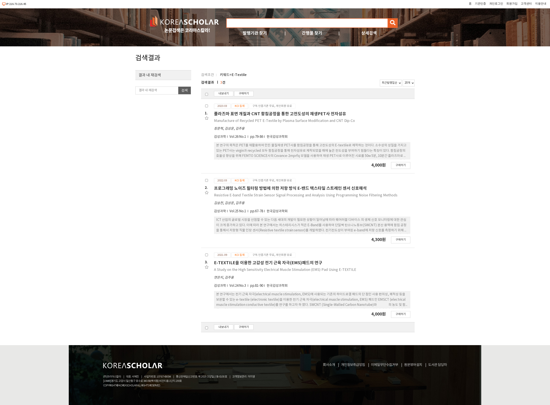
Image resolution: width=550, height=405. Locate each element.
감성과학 (220, 137)
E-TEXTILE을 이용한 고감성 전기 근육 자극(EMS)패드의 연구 (268, 262)
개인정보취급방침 (353, 365)
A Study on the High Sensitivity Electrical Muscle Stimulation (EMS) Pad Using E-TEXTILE (285, 270)
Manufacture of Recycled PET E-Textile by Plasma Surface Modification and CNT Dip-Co (284, 121)
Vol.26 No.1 (238, 137)
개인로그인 (496, 4)
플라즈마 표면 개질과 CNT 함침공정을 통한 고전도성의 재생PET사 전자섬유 (280, 113)
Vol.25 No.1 (238, 211)
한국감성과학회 (277, 137)
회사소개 (329, 365)
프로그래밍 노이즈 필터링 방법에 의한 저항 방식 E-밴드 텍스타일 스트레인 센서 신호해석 (290, 188)
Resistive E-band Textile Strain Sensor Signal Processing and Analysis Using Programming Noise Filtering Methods (305, 195)
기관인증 (480, 4)
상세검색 (369, 33)
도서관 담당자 (437, 365)
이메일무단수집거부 (384, 365)
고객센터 (526, 4)
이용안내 (540, 4)
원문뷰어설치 (413, 365)
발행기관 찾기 (255, 33)
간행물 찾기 (312, 33)
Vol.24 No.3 (238, 286)
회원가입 (512, 4)
